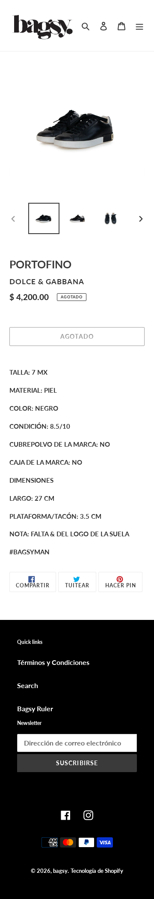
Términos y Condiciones (53, 662)
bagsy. (61, 870)
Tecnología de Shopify (97, 870)
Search (27, 685)
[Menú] (139, 25)
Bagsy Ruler (35, 708)
